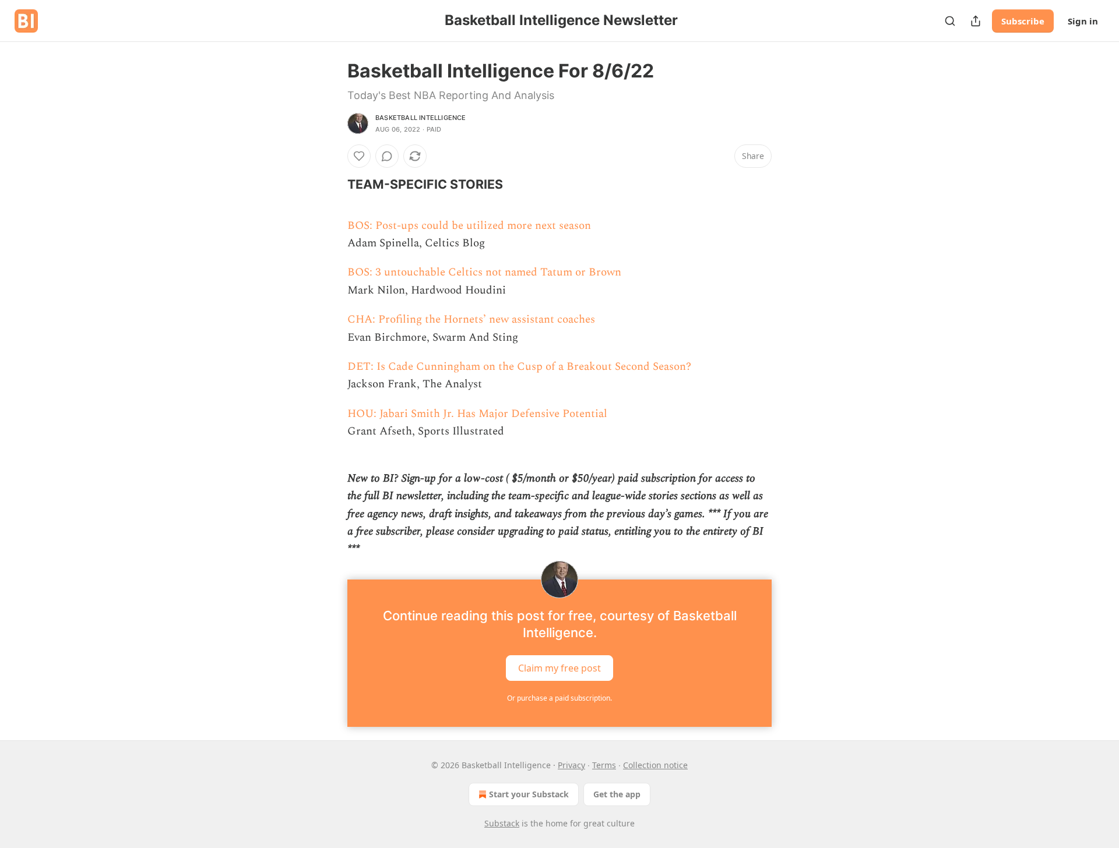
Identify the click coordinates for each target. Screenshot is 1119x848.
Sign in (1083, 21)
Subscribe (1022, 21)
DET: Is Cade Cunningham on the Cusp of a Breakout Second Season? (519, 366)
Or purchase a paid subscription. (559, 698)
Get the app (617, 794)
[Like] (359, 156)
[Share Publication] (975, 21)
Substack (501, 823)
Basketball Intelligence (420, 118)
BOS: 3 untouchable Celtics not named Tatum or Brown (484, 272)
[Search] (950, 21)
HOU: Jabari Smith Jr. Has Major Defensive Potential (477, 413)
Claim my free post (559, 668)
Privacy (571, 765)
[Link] (331, 184)
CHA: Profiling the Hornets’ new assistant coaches (471, 319)
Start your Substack (529, 794)
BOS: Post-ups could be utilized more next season (469, 225)
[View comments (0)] (387, 156)
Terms (604, 765)
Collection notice (655, 765)
